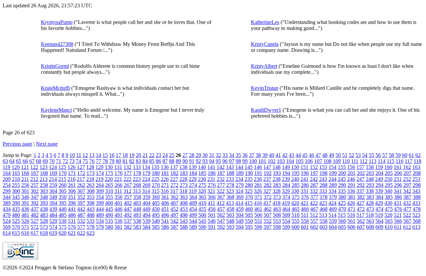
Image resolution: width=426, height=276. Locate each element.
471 (351, 209)
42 (285, 155)
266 (118, 185)
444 (100, 209)
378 (323, 197)
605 (342, 227)
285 (296, 185)
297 (407, 185)
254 (7, 185)
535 (109, 221)
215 (62, 179)
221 (118, 179)
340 (388, 191)
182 (174, 173)
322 (221, 191)
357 (128, 197)
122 (34, 167)
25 (171, 155)
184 (193, 173)
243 (323, 179)
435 (16, 209)
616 (25, 233)
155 (342, 167)
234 (239, 179)
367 (221, 197)
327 (267, 191)
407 (174, 203)
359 (146, 197)
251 (398, 179)
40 (271, 155)
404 (146, 203)
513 (323, 215)
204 (379, 173)
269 (146, 185)
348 (44, 197)
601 (305, 227)
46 (311, 155)
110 (346, 161)
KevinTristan (264, 88)
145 (249, 167)
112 (363, 161)
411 (211, 203)
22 (151, 155)
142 (221, 167)
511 (305, 215)
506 (258, 215)
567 (407, 221)
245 (342, 179)
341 (398, 191)
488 (91, 215)
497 (174, 215)
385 (389, 197)
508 (277, 215)
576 (72, 227)
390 (16, 203)
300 (16, 191)
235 (249, 179)
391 (25, 203)
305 (63, 191)
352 (81, 197)
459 (240, 209)
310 (109, 191)
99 (245, 161)
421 (305, 203)
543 (184, 221)
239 (286, 179)
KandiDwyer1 (266, 110)
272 (174, 185)
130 (109, 167)
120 (16, 167)
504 (240, 215)
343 (416, 191)
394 (53, 203)
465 (296, 209)
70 (52, 161)
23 (158, 155)
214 (53, 179)
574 (53, 227)
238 (277, 179)
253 (416, 179)
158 (370, 167)
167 (35, 173)
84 (145, 161)
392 (35, 203)
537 (128, 221)
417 (267, 203)
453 (184, 209)
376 (305, 197)
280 (249, 185)
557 (314, 221)
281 (258, 185)
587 (174, 227)
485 (63, 215)
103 (281, 161)
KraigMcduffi (55, 88)
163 (416, 167)
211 (25, 179)
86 (158, 161)
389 (7, 203)
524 (7, 221)
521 (398, 215)
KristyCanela (265, 44)
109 (337, 161)
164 (7, 173)
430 (388, 203)
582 (128, 227)
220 (109, 179)
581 (118, 227)
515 (342, 215)
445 (109, 209)
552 (268, 221)
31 (211, 155)
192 (268, 173)
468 (323, 209)
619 (53, 233)
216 (72, 179)
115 (390, 161)
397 (81, 203)
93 (205, 161)
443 (91, 209)
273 (184, 185)
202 (361, 173)
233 (230, 179)
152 (314, 167)
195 (296, 173)
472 (361, 209)
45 (305, 155)
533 (91, 221)
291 (351, 185)
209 (7, 179)
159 (379, 167)
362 (174, 197)
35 (238, 155)
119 (6, 167)
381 (351, 197)
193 (277, 173)
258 (44, 185)
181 (165, 173)
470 (342, 209)
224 (146, 179)
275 (202, 185)
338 (370, 191)
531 (72, 221)
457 (221, 209)
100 (253, 161)
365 (202, 197)
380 (342, 197)
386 (398, 197)
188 (230, 173)
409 (193, 203)
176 (118, 173)
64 (12, 161)
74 (78, 161)
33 (225, 155)
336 (351, 191)
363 (184, 197)
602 (314, 227)
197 (314, 173)
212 (34, 179)
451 (165, 209)
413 (230, 203)
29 (198, 155)
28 (191, 155)
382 (361, 197)
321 (211, 191)
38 (258, 155)
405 (156, 203)
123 (44, 167)
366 (212, 197)
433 (416, 203)
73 (72, 161)
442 (81, 209)
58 (391, 155)
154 (332, 167)
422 (314, 203)
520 (388, 215)
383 (370, 197)
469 (333, 209)
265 (109, 185)
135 (155, 167)
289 (333, 185)
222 (127, 179)
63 (5, 161)
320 (202, 191)
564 (379, 221)
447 (128, 209)
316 (165, 191)
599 (286, 227)
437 (35, 209)
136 (165, 167)
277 (221, 185)
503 (230, 215)
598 (277, 227)
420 (295, 203)
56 (378, 155)
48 (324, 155)
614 (7, 233)
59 (398, 155)
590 (202, 227)
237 (267, 179)
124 (53, 167)
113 (372, 161)
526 (25, 221)
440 (63, 209)
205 (389, 173)
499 (193, 215)
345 (16, 197)
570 (16, 227)
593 (230, 227)
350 (63, 197)
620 (63, 233)
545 (202, 221)
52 (351, 155)
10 (72, 155)
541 (165, 221)
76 (92, 161)
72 (65, 161)
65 (18, 161)
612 (407, 227)
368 (230, 197)
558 (323, 221)
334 (332, 191)
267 (128, 185)
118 (417, 161)
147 (267, 167)
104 (290, 161)
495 (156, 215)
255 (16, 185)
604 (333, 227)
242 (314, 179)
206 (398, 173)
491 (118, 215)
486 (72, 215)
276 (212, 185)
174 (100, 173)
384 (379, 197)
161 (398, 167)
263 (91, 185)
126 (72, 167)
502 (221, 215)
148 (277, 167)
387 (407, 197)
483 (44, 215)
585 (156, 227)
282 (268, 185)
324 (239, 191)
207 (407, 173)
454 (193, 209)
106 (309, 161)
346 (25, 197)
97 (231, 161)
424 (332, 203)
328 (277, 191)
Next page (47, 144)
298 (417, 185)
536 (118, 221)
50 (338, 155)
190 (249, 173)
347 (35, 197)
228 (183, 179)
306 (72, 191)
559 (333, 221)
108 (327, 161)
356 (118, 197)
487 (81, 215)
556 (305, 221)
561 (351, 221)
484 (53, 215)
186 (212, 173)
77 (98, 161)
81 (125, 161)
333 (323, 191)
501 (212, 215)
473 (370, 209)
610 (389, 227)
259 (53, 185)
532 (81, 221)
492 (128, 215)
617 (35, 233)
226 (165, 179)
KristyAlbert (264, 66)
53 (358, 155)
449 (146, 209)
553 (277, 221)
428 (370, 203)
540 (156, 221)
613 (416, 227)
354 (100, 197)
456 (212, 209)
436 (25, 209)
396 (72, 203)
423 (323, 203)
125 (62, 167)
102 (272, 161)
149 (286, 167)
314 (146, 191)
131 (118, 167)
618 (44, 233)
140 (202, 167)
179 (146, 173)
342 (407, 191)
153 (323, 167)
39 (265, 155)
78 (105, 161)
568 (417, 221)
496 (165, 215)
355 (109, 197)
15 (105, 155)
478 (417, 209)
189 (240, 173)
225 (155, 179)
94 (211, 161)
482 (35, 215)
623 (91, 233)
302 (35, 191)
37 (251, 155)
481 (25, 215)
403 (137, 203)
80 (118, 161)
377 (314, 197)
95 (218, 161)
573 (44, 227)
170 (63, 173)
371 (258, 197)
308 (91, 191)
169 (53, 173)
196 (305, 173)
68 (38, 161)
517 (360, 215)
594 (240, 227)
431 (398, 203)
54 (364, 155)
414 (239, 203)
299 (7, 191)
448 (137, 209)
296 (398, 185)
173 (91, 173)
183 (184, 173)
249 (379, 179)
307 (81, 191)
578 (91, 227)
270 (156, 185)
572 (35, 227)
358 (137, 197)
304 (53, 191)
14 (98, 155)
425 (342, 203)
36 (245, 155)
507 (268, 215)
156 (351, 167)
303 (44, 191)
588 (184, 227)
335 (342, 191)
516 (351, 215)
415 (249, 203)
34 (231, 155)
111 (354, 161)
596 (258, 227)
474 (379, 209)
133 (137, 167)
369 (240, 197)
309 (100, 191)
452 (174, 209)
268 (137, 185)
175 (109, 173)
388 (417, 197)
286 (305, 185)
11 (78, 155)
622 (81, 233)
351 (72, 197)
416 (258, 203)
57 (384, 155)
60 (404, 155)
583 (137, 227)
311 (118, 191)
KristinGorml (55, 66)
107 (318, 161)
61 (411, 155)
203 (370, 173)
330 (295, 191)
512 (314, 215)
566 (398, 221)
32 (218, 155)
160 (388, 167)
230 (202, 179)
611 (398, 227)
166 (25, 173)
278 (230, 185)
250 (388, 179)
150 (295, 167)
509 (286, 215)
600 (296, 227)
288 (323, 185)
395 (63, 203)
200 (342, 173)
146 (258, 167)
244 (332, 179)
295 (389, 185)
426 (351, 203)
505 (249, 215)
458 (230, 209)
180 (156, 173)
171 (72, 173)
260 (63, 185)
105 (300, 161)
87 (165, 161)
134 (146, 167)
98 (238, 161)
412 (221, 203)
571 (25, 227)
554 (286, 221)
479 (7, 215)
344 (7, 197)
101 (262, 161)
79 (111, 161)
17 (118, 155)
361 (165, 197)
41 (278, 155)
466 (305, 209)
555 (296, 221)
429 (379, 203)
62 (418, 155)
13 (92, 155)
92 (198, 161)
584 (146, 227)
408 (184, 203)
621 (72, 233)
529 (53, 221)
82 (131, 161)
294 (379, 185)
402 (128, 203)
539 (146, 221)
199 (333, 173)
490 (109, 215)
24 (165, 155)
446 (118, 209)
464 (286, 209)
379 (333, 197)
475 (389, 209)
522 (407, 215)
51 (344, 155)
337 (360, 191)
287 (314, 185)
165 (16, 173)
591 (212, 227)
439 (53, 209)
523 (416, 215)
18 (125, 155)
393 (44, 203)
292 (361, 185)
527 (35, 221)
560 (342, 221)
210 (16, 179)
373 (277, 197)
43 (291, 155)
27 (185, 155)
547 (221, 221)
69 (45, 161)
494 (146, 215)
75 (85, 161)
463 (277, 209)
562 (361, 221)
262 (81, 185)
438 (44, 209)
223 (137, 179)
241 (305, 179)
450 (156, 209)
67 (32, 161)
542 (174, 221)
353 (91, 197)
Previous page (17, 144)
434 (7, 209)
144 (239, 167)
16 (111, 155)
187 (221, 173)
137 (174, 167)
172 (81, 173)
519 (379, 215)
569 (7, 227)
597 (268, 227)
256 (25, 185)
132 (127, 167)
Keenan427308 (57, 44)
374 (286, 197)
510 (296, 215)
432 (407, 203)
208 (417, 173)
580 (109, 227)
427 (360, 203)
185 (202, 173)
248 (370, 179)
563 (370, 221)
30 (205, 155)
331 (305, 191)
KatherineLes (265, 22)
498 (184, 215)
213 (44, 179)
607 (361, 227)
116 (399, 161)
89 (178, 161)
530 (63, 221)
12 (85, 155)
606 (351, 227)
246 (351, 179)
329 (286, 191)
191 (258, 173)
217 (81, 179)
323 (230, 191)
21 (145, 155)
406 (165, 203)
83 (138, 161)
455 (202, 209)
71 (58, 161)
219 (100, 179)
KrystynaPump (57, 22)
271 (165, 185)
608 (370, 227)
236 (258, 179)
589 (193, 227)
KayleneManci (56, 110)
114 (381, 161)
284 (286, 185)
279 (240, 185)
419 (286, 203)
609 (379, 227)
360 (156, 197)
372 (268, 197)
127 (81, 167)
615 (16, 233)
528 (44, 221)
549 (240, 221)
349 (53, 197)
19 (131, 155)
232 (221, 179)
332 (314, 191)
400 (109, 203)
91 (191, 161)
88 (171, 161)
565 (389, 221)
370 (249, 197)
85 (151, 161)
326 (258, 191)
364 (193, 197)
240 (295, 179)
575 (63, 227)
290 (342, 185)
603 (323, 227)
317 (174, 191)
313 (137, 191)
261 (72, 185)
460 (249, 209)
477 (407, 209)
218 (90, 179)
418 (277, 203)
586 (165, 227)
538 (137, 221)
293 (370, 185)
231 (211, 179)
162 (407, 167)
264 (100, 185)
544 (193, 221)
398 (91, 203)
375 (296, 197)
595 (249, 227)
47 (318, 155)
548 (230, 221)
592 (221, 227)
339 (379, 191)
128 (90, 167)
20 (138, 155)
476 (398, 209)
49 (331, 155)
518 (370, 215)
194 (286, 173)
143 (230, 167)
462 (268, 209)
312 (127, 191)
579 (100, 227)
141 (211, 167)
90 (185, 161)
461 (258, 209)
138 (183, 167)
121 (25, 167)
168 (44, 173)
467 (314, 209)
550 (249, 221)
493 (137, 215)
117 (408, 161)
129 (100, 167)
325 (249, 191)
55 (371, 155)
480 (16, 215)
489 (100, 215)
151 (305, 167)
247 (360, 179)
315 (155, 191)
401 (118, 203)
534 (100, 221)
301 (25, 191)
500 (202, 215)
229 (193, 179)
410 (202, 203)
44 (298, 155)
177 (128, 173)
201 (351, 173)
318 (183, 191)
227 (174, 179)
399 (100, 203)
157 (360, 167)
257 (35, 185)
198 (323, 173)
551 (258, 221)
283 (277, 185)
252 (407, 179)
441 (72, 209)
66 (25, 161)
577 (81, 227)
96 (225, 161)
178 (137, 173)
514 (332, 215)
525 (16, 221)
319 (193, 191)
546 (212, 221)
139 (193, 167)
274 (193, 185)
